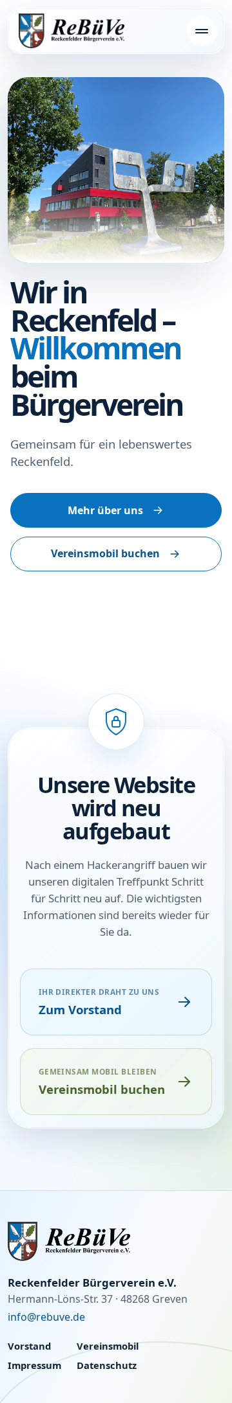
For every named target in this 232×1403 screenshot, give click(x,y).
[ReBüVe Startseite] (71, 30)
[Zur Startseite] (116, 1241)
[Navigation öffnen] (201, 30)
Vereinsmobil (108, 1345)
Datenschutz (107, 1365)
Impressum (34, 1365)
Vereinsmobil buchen (105, 553)
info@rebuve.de (46, 1317)
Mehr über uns (105, 510)
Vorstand (29, 1345)
